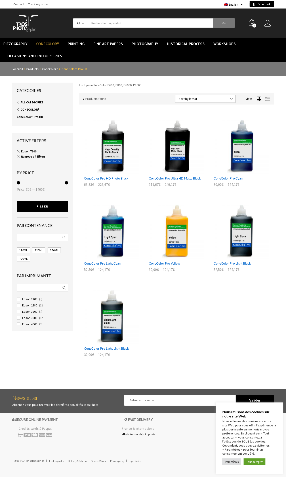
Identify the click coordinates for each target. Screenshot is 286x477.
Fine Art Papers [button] (108, 44)
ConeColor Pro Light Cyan (102, 263)
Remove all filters (33, 156)
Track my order (38, 4)
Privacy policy (117, 461)
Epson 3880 (29, 318)
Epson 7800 (28, 151)
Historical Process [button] (186, 44)
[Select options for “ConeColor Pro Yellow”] (171, 256)
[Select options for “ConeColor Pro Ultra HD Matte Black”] (171, 171)
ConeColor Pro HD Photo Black (106, 178)
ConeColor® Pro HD (30, 117)
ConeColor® (30, 109)
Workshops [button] (224, 44)
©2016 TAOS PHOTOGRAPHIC (29, 461)
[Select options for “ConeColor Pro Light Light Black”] (106, 341)
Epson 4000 (29, 324)
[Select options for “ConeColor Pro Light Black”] (236, 256)
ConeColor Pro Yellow (164, 263)
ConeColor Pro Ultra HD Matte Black (175, 178)
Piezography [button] (15, 44)
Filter (42, 206)
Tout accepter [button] (254, 462)
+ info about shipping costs (140, 434)
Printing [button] (76, 44)
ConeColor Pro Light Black (232, 263)
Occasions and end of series (34, 56)
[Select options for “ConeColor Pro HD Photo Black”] (106, 171)
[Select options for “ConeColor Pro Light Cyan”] (106, 256)
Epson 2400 (29, 299)
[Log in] (269, 24)
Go (224, 23)
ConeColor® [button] (47, 44)
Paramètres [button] (232, 462)
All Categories (32, 102)
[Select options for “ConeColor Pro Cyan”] (236, 171)
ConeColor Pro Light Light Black (106, 348)
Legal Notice (135, 461)
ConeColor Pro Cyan (228, 178)
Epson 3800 (29, 312)
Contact (18, 4)
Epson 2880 (29, 305)
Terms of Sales (98, 461)
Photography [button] (145, 44)
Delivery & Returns (77, 461)
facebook (263, 4)
